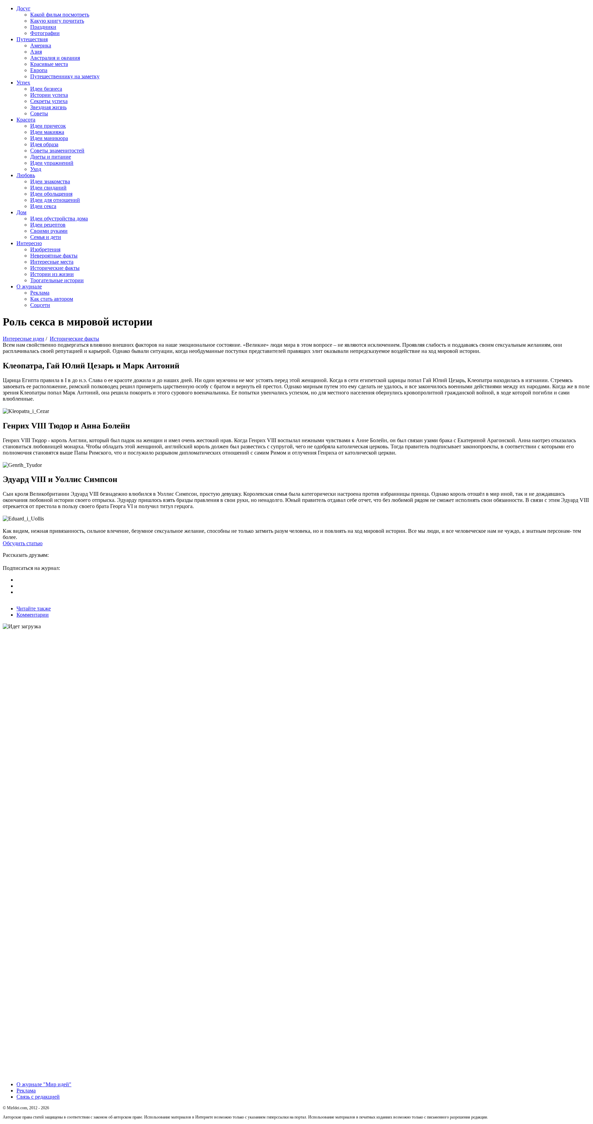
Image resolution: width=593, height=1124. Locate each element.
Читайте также (33, 608)
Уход (35, 169)
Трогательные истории (57, 280)
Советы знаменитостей (57, 150)
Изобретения (45, 249)
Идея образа (44, 144)
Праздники (43, 27)
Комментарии (32, 615)
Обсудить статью (23, 543)
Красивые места (49, 64)
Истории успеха (49, 95)
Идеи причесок (48, 126)
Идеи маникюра (49, 138)
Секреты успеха (49, 101)
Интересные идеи (23, 339)
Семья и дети (45, 237)
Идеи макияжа (47, 132)
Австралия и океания (55, 58)
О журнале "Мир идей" (43, 1084)
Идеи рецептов (48, 225)
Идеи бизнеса (46, 89)
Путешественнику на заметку (65, 76)
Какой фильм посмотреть (59, 15)
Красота (25, 120)
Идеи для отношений (55, 200)
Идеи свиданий (48, 188)
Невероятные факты (54, 256)
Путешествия (32, 39)
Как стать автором (51, 299)
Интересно (29, 243)
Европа (38, 70)
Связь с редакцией (38, 1097)
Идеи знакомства (50, 181)
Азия (36, 52)
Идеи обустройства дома (59, 218)
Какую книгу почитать (57, 21)
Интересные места (51, 262)
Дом (21, 212)
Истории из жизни (52, 274)
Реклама (39, 293)
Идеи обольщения (51, 194)
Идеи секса (43, 206)
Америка (40, 45)
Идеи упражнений (51, 163)
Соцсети (40, 305)
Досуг (23, 8)
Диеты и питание (50, 157)
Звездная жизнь (48, 107)
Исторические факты (55, 268)
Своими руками (49, 231)
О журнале (29, 286)
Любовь (25, 175)
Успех (23, 82)
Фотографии (45, 33)
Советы (39, 113)
